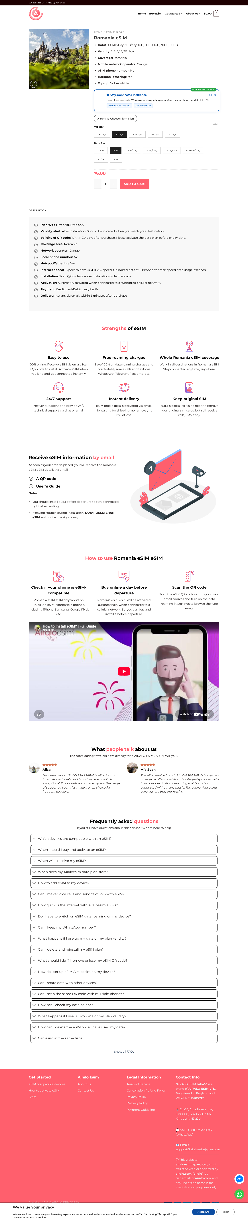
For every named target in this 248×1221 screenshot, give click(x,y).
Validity (98, 127)
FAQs (32, 1097)
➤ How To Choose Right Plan (115, 118)
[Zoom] (33, 84)
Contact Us (86, 1090)
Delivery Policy (137, 1103)
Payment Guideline (141, 1109)
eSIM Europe (115, 32)
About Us (192, 13)
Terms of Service (138, 1084)
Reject (225, 1212)
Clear (216, 124)
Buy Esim (155, 13)
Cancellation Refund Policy (146, 1090)
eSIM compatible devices (47, 1084)
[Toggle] (34, 839)
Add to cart (135, 184)
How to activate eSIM (44, 1090)
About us (84, 1084)
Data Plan (100, 143)
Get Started (172, 13)
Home (142, 13)
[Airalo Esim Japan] (36, 13)
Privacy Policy (136, 1097)
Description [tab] (37, 210)
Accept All (204, 1212)
